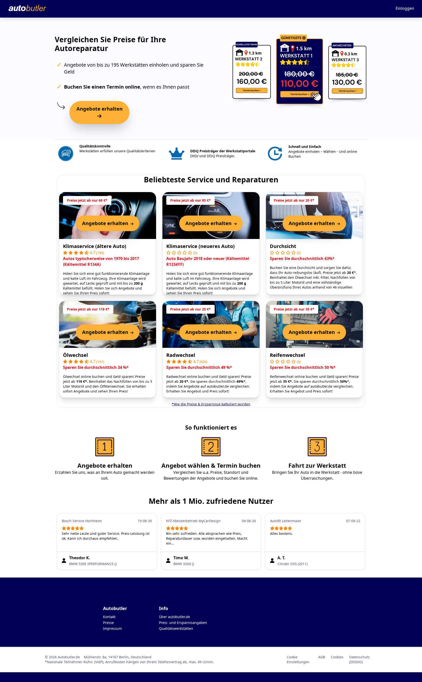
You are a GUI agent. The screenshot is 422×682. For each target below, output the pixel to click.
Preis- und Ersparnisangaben (183, 622)
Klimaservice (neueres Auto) (200, 246)
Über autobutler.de (174, 616)
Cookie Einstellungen (298, 659)
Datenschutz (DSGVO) (359, 659)
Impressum (112, 628)
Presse (108, 622)
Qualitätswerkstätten (176, 628)
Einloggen (405, 8)
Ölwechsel (75, 355)
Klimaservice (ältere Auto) (94, 246)
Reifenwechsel (287, 355)
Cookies (337, 657)
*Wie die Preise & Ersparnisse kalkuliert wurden (211, 404)
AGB (321, 657)
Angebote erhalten (99, 108)
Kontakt (109, 616)
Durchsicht (283, 246)
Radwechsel (180, 355)
